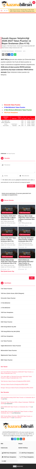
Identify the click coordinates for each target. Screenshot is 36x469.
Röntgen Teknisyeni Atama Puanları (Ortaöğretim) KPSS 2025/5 (17, 387)
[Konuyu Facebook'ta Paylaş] (9, 54)
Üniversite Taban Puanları (12, 105)
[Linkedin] (21, 439)
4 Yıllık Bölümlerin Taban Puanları (14, 107)
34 (27, 225)
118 (9, 247)
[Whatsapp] (18, 439)
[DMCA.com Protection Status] (18, 466)
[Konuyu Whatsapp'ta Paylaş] (15, 54)
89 (9, 225)
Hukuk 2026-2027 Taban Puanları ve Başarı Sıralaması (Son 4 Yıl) (8, 239)
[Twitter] (15, 439)
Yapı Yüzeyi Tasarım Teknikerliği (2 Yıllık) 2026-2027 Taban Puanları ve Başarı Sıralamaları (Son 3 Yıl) (22, 11)
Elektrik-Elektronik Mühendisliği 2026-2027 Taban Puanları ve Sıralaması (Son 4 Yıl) (25, 262)
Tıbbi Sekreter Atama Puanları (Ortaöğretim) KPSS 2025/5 (15, 381)
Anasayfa (4, 45)
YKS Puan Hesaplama (11, 112)
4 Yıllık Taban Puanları (11, 45)
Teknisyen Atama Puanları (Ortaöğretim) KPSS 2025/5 (14, 384)
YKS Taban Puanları (10, 153)
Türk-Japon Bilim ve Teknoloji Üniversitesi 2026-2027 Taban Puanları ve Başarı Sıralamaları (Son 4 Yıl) (16, 377)
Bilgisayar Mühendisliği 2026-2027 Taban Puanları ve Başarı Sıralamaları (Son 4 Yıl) (26, 218)
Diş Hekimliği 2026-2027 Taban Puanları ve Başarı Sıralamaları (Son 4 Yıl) (26, 239)
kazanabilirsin (17, 417)
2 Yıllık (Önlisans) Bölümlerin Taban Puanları (18, 110)
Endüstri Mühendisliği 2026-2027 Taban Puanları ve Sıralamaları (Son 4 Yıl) (9, 261)
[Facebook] (12, 439)
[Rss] (24, 439)
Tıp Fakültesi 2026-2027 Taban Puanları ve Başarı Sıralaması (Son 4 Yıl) (8, 217)
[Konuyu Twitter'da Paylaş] (12, 54)
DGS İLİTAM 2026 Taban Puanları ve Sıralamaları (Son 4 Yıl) (16, 407)
